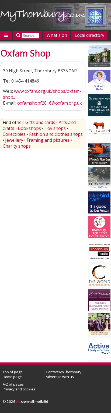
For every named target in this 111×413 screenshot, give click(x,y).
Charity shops (17, 146)
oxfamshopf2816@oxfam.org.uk (49, 103)
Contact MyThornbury (63, 371)
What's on (57, 35)
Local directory (89, 35)
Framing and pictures (48, 140)
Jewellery (14, 140)
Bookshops (29, 128)
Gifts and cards (40, 122)
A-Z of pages (13, 384)
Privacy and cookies (19, 389)
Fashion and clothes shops (56, 134)
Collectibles (14, 134)
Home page (12, 376)
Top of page (13, 371)
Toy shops (55, 128)
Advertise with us (60, 376)
